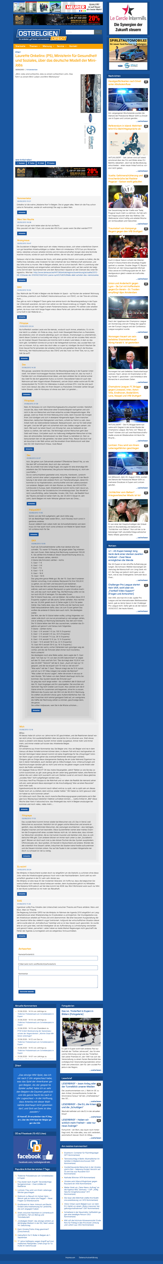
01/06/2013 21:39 (31, 404)
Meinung (47, 46)
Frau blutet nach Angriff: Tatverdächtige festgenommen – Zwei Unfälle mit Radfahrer (34, 1184)
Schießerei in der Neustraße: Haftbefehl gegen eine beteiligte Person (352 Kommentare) (82, 1214)
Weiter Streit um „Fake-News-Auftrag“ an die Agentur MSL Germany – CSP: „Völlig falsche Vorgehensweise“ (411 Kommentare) (81, 1190)
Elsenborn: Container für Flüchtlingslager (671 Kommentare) (81, 1154)
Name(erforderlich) (26, 954)
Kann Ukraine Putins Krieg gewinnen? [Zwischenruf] (33, 1230)
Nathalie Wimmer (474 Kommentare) (79, 1177)
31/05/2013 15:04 (24, 290)
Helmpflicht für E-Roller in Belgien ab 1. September (34, 1236)
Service (60, 46)
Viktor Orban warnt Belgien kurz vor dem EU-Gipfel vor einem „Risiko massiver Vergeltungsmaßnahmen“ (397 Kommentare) (82, 1206)
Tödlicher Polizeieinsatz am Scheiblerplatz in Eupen (36, 1015)
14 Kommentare (31, 70)
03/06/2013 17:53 (29, 818)
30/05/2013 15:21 (24, 201)
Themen (33, 46)
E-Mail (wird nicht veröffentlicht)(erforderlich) (37, 964)
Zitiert (18, 52)
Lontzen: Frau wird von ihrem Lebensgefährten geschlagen (35, 1191)
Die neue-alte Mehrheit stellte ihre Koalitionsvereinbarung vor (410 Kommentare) (81, 1199)
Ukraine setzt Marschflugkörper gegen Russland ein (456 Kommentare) (80, 1182)
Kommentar (23, 974)
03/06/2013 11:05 (36, 513)
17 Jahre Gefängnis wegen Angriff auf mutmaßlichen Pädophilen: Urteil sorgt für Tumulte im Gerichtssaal (36, 1243)
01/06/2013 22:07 (34, 458)
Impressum (70, 1257)
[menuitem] (20, 46)
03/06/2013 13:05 (38, 544)
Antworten (22, 212)
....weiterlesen (95, 1070)
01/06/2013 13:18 (26, 730)
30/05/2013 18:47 (24, 243)
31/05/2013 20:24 (26, 326)
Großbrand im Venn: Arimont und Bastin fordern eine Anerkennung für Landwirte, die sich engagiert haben (35, 1206)
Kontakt (73, 46)
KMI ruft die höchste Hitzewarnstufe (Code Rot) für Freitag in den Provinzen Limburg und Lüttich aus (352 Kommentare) (82, 1222)
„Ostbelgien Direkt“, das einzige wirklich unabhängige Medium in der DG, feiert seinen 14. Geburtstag (36, 1223)
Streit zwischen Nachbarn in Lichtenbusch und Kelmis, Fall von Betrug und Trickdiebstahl (36, 1215)
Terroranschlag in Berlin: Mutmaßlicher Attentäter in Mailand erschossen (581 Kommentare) (82, 1161)
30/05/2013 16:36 (24, 222)
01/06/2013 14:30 (29, 368)
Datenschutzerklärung (88, 1257)
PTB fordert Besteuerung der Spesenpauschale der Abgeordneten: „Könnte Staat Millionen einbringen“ (36, 1033)
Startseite (20, 46)
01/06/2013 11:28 (24, 904)
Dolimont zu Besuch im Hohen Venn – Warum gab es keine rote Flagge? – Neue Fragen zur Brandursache (35, 1198)
